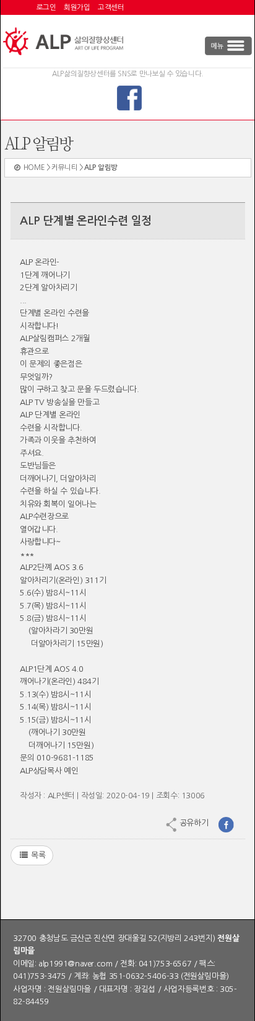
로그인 (46, 7)
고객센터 (111, 7)
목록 (36, 855)
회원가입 (77, 7)
